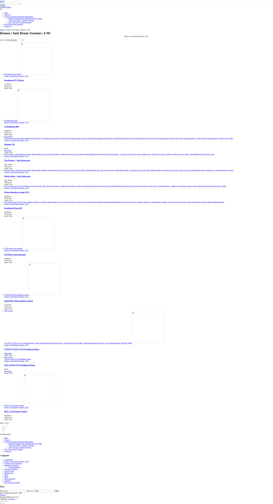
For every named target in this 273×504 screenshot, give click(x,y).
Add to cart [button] (8, 86)
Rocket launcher (9, 479)
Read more (8, 150)
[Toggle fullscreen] (3, 501)
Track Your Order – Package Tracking (21, 20)
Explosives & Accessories (13, 463)
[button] (2, 1)
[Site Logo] (3, 5)
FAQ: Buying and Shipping (13, 24)
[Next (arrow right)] (3, 503)
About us (7, 15)
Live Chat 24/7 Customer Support (20, 22)
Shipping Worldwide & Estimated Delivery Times (25, 18)
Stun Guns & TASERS (12, 483)
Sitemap (2, 495)
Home (2, 30)
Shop (6, 13)
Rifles (6, 477)
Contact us (7, 26)
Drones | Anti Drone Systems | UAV (16, 76)
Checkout (11, 499)
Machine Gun (9, 473)
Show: (2, 423)
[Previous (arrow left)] (1, 503)
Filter (56, 491)
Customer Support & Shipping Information (18, 17)
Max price (30, 491)
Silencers (7, 481)
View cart (4, 499)
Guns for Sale (9, 471)
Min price (3, 491)
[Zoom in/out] (1, 501)
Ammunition (8, 460)
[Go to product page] (138, 59)
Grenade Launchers (10, 469)
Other (6, 475)
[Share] (5, 501)
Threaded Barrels (14, 467)
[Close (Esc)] (7, 501)
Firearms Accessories (11, 465)
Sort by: (3, 40)
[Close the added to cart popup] (16, 499)
